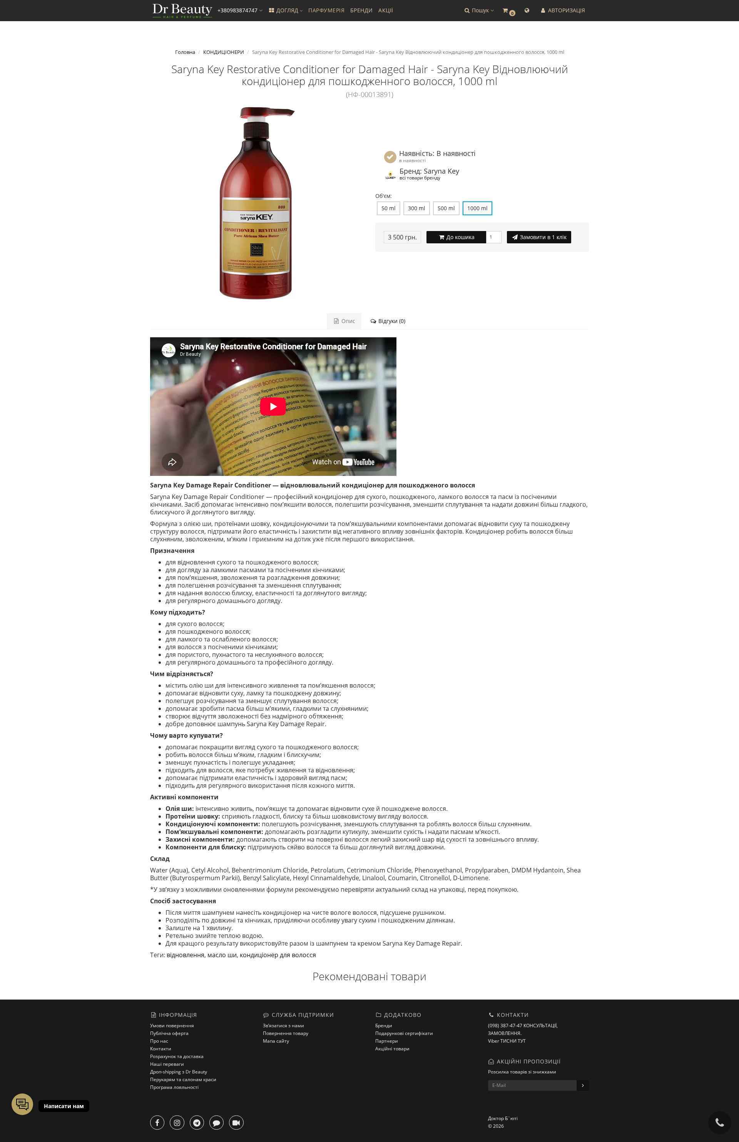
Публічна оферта (169, 1033)
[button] (479, 10)
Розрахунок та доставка (177, 1056)
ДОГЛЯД (287, 10)
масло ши (222, 955)
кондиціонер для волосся (278, 955)
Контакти (160, 1048)
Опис (347, 321)
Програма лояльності (174, 1087)
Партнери (386, 1041)
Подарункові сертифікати (404, 1033)
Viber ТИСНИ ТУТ (507, 1041)
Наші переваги (167, 1064)
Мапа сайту (276, 1041)
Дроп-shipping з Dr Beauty (178, 1071)
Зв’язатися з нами (283, 1025)
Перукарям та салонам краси (183, 1079)
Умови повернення (172, 1025)
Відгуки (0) (391, 321)
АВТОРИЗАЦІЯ (566, 10)
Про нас (159, 1041)
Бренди (383, 1025)
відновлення (185, 955)
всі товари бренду (420, 177)
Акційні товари (392, 1048)
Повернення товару (285, 1033)
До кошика (460, 237)
